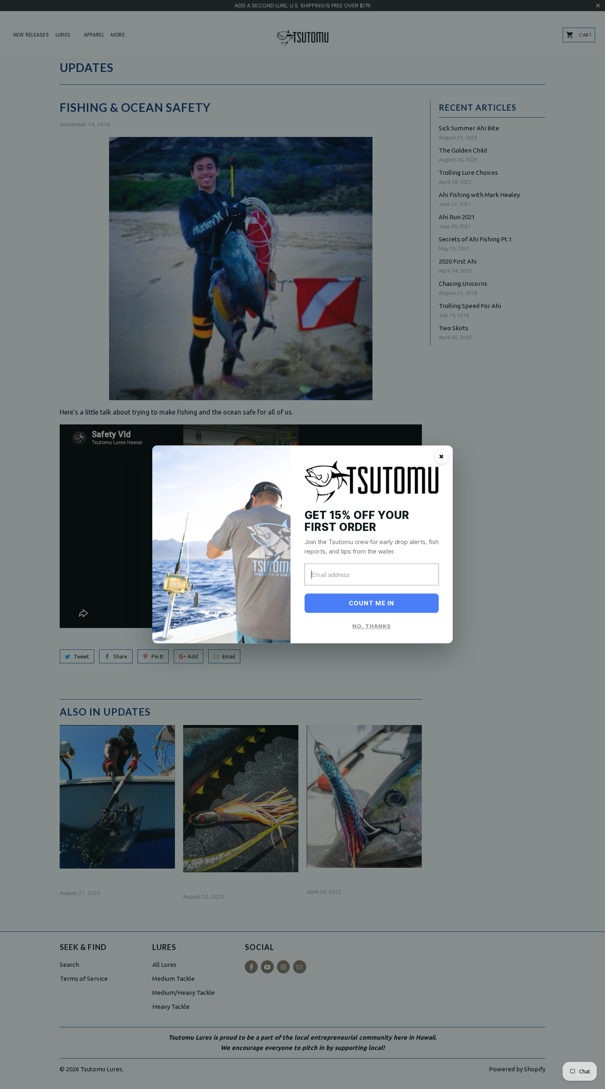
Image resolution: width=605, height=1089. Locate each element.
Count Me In (371, 603)
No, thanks (371, 626)
